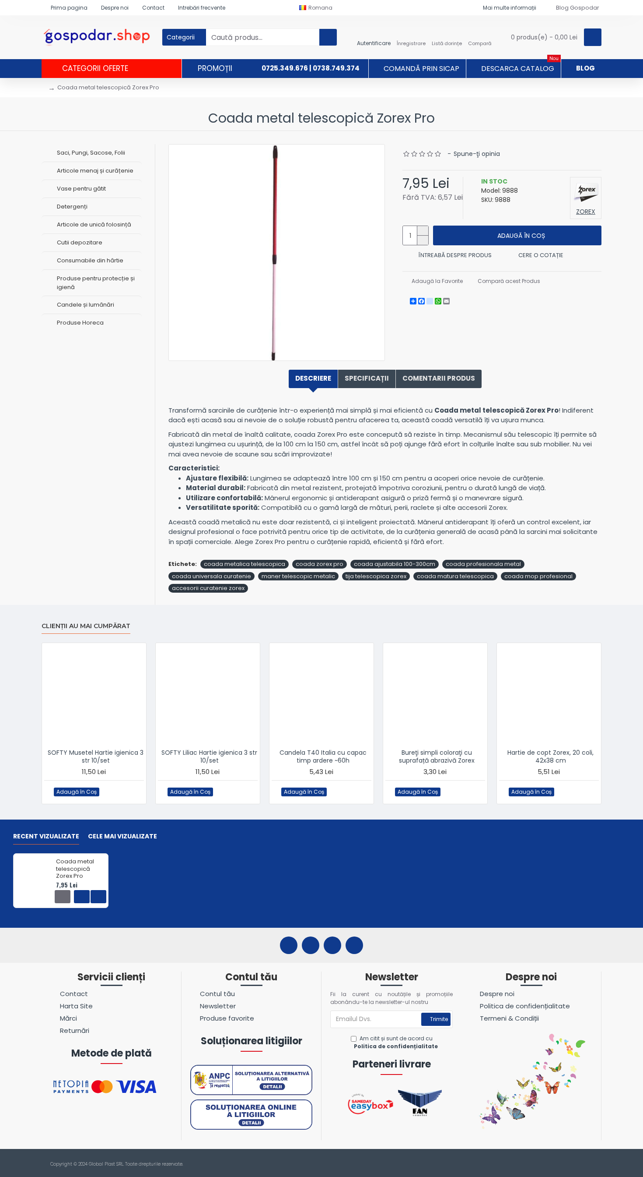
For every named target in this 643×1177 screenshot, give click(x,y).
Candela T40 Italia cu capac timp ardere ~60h (323, 756)
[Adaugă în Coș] (62, 896)
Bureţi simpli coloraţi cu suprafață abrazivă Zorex (437, 756)
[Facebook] (288, 945)
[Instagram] (310, 945)
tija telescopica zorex (376, 576)
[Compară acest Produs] (126, 791)
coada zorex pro (319, 564)
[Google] (354, 945)
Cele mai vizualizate (122, 837)
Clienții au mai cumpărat (86, 626)
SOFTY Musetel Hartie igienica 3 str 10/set (95, 756)
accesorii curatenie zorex (208, 588)
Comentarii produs (438, 378)
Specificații (367, 378)
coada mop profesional (538, 576)
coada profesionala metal (483, 564)
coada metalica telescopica (244, 564)
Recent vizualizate (46, 837)
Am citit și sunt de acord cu (396, 1042)
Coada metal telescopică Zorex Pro (75, 869)
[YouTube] (332, 945)
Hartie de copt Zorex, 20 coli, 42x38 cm (550, 756)
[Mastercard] (596, 1164)
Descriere (313, 378)
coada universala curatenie (211, 576)
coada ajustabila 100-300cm (394, 564)
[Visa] (580, 1164)
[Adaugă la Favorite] (109, 791)
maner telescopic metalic (298, 576)
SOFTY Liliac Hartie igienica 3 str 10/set (209, 756)
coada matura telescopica (455, 576)
